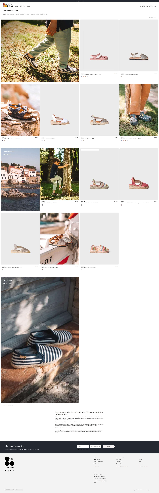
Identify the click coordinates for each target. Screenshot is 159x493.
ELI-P (43, 137)
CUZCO (82, 73)
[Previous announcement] (3, 1)
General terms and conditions (122, 466)
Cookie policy (118, 461)
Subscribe (108, 446)
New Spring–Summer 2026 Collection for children (18, 14)
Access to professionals (143, 466)
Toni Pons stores (97, 463)
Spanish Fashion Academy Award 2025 (100, 481)
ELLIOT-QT (4, 137)
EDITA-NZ (83, 201)
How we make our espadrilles (99, 476)
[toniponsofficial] (13, 471)
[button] (142, 6)
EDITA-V (122, 201)
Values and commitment (98, 461)
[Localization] (151, 6)
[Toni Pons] (8, 5)
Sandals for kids (43, 14)
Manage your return (142, 463)
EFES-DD (43, 201)
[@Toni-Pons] (6, 471)
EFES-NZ (83, 266)
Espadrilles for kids (35, 14)
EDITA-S (3, 266)
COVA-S (43, 266)
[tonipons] (11, 471)
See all (4, 14)
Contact (140, 459)
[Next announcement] (155, 1)
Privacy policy (119, 463)
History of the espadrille (98, 474)
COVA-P (122, 73)
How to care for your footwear (100, 478)
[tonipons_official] (8, 471)
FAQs (140, 461)
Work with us (96, 466)
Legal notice (118, 459)
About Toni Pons (97, 459)
